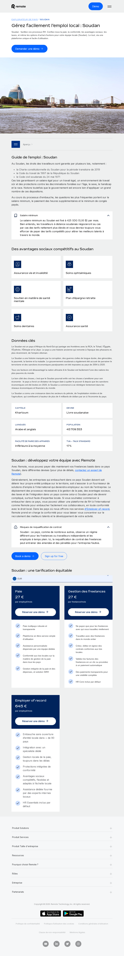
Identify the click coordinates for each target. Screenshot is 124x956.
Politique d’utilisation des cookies (59, 924)
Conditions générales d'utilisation (93, 924)
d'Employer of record (97, 508)
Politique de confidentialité (28, 924)
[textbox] (61, 579)
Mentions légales (77, 932)
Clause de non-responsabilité (52, 932)
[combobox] (61, 578)
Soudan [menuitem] (45, 19)
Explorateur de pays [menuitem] (24, 19)
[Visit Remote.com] (18, 6)
